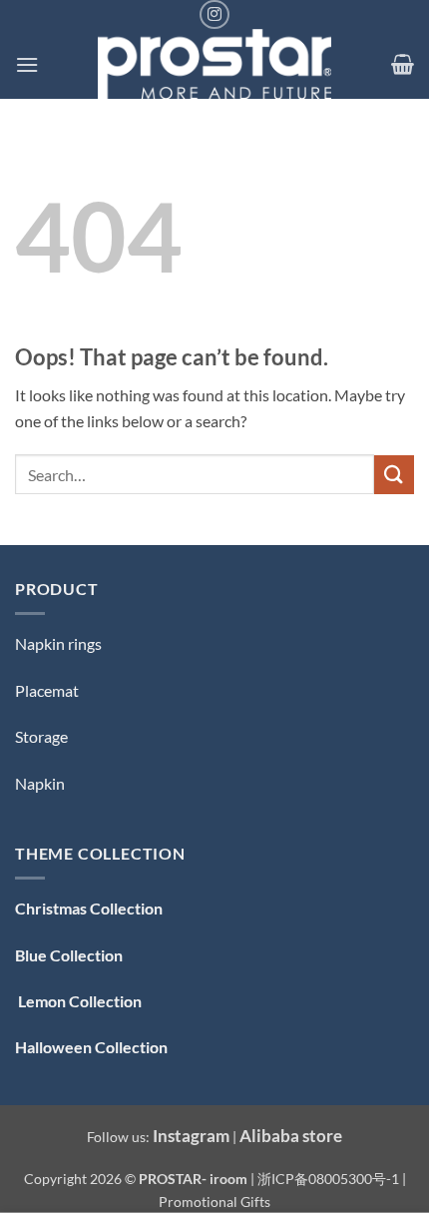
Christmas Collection (89, 908)
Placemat (47, 690)
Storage (41, 736)
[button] (27, 64)
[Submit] (394, 474)
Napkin (40, 783)
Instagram (191, 1135)
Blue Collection (69, 954)
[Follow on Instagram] (214, 14)
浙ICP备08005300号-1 (329, 1178)
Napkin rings (58, 643)
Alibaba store (290, 1135)
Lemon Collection (78, 1000)
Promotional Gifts (214, 1201)
